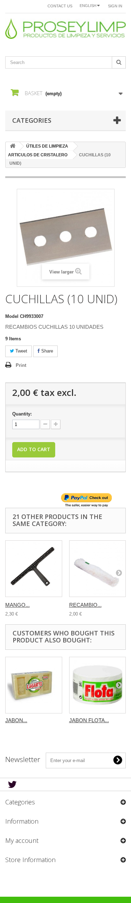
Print (21, 365)
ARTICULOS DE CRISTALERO (37, 154)
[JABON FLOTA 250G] (97, 685)
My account (21, 840)
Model (12, 316)
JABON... (16, 720)
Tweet (20, 351)
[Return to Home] (12, 146)
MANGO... (17, 605)
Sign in (115, 6)
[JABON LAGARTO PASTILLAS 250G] (33, 685)
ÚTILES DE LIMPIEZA (47, 146)
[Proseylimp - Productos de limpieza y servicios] (65, 29)
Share (46, 351)
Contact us (60, 6)
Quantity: (22, 414)
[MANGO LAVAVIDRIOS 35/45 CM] (33, 568)
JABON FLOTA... (89, 720)
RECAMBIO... (85, 605)
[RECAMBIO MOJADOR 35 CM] (97, 568)
